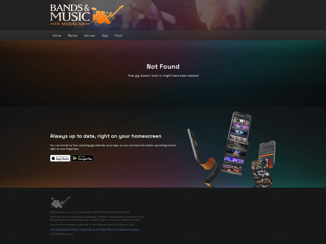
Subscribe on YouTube (93, 229)
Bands (72, 35)
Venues (89, 35)
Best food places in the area (123, 229)
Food (118, 35)
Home (57, 35)
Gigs (105, 35)
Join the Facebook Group (64, 229)
